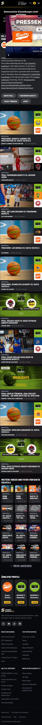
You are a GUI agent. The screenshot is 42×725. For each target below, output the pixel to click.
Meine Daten (26, 681)
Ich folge (25, 677)
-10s (34, 37)
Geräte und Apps (7, 686)
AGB (15, 717)
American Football (28, 637)
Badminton (26, 659)
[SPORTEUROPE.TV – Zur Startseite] (2, 3)
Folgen (7, 602)
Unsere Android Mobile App (9, 652)
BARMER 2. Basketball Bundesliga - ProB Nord (34, 596)
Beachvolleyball (27, 648)
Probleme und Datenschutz (6, 694)
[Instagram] (3, 624)
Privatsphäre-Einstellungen (19, 712)
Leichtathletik (27, 651)
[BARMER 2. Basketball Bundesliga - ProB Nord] (35, 587)
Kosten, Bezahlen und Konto (8, 680)
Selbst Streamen (7, 644)
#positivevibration (15, 82)
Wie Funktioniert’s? (8, 637)
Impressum (22, 717)
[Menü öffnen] (39, 3)
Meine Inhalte (27, 673)
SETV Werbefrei (6, 640)
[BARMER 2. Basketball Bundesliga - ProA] (21, 587)
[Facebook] (20, 624)
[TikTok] (14, 624)
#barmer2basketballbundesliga (13, 85)
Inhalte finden (6, 689)
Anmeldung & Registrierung (27, 689)
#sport (31, 88)
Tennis (24, 640)
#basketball (23, 88)
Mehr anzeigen (22, 566)
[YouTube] (9, 624)
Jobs (3, 661)
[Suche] (30, 3)
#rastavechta (29, 80)
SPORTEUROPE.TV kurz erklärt (9, 674)
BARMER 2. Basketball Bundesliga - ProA (21, 596)
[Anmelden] (34, 3)
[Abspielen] (8, 55)
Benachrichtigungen (29, 684)
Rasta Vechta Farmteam (7, 596)
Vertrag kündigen (7, 703)
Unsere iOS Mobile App (9, 648)
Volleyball (25, 655)
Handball (25, 644)
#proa (28, 85)
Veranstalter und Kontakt (10, 699)
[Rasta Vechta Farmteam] (7, 587)
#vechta (4, 82)
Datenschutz (5, 712)
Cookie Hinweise (6, 717)
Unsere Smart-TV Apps (9, 657)
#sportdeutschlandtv (9, 88)
